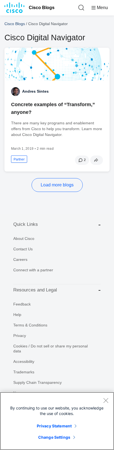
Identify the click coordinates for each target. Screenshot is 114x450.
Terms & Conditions (30, 325)
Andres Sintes (35, 91)
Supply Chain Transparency (37, 382)
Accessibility (23, 361)
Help (17, 314)
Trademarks (23, 372)
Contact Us (23, 249)
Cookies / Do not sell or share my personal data (50, 348)
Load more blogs (57, 185)
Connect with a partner (33, 270)
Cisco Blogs (42, 7)
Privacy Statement (54, 426)
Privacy (19, 335)
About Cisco (23, 238)
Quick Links (25, 224)
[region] (57, 421)
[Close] (105, 400)
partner (19, 159)
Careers (20, 259)
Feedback (22, 304)
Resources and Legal (35, 290)
